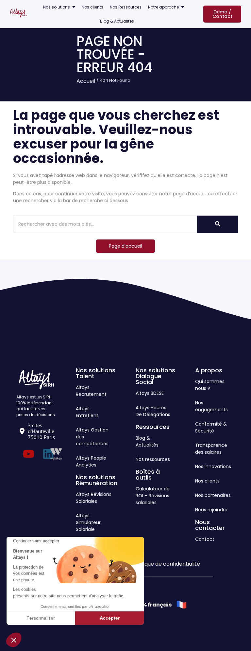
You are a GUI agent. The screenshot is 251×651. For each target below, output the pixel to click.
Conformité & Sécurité (211, 427)
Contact (204, 539)
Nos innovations (213, 466)
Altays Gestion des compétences (92, 437)
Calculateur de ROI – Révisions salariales (153, 495)
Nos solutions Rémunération (96, 480)
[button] (14, 640)
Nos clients (207, 481)
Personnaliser (40, 618)
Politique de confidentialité (166, 564)
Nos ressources (153, 459)
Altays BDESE (150, 393)
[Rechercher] (217, 224)
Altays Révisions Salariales (93, 497)
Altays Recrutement (91, 390)
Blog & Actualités (147, 441)
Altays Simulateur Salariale (88, 522)
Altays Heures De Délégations (153, 411)
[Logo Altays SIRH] (18, 13)
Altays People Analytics (91, 461)
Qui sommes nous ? (210, 385)
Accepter (110, 618)
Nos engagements (211, 406)
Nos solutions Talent (95, 373)
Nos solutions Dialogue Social (155, 376)
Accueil (85, 81)
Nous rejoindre (211, 509)
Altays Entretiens (87, 412)
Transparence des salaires (211, 448)
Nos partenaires (213, 495)
